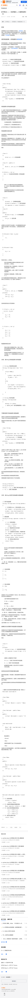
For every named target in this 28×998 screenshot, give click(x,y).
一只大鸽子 (3, 842)
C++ (7, 827)
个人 (26, 8)
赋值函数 (19, 39)
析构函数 (7, 35)
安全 (20, 827)
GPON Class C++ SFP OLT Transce (9, 968)
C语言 (11, 827)
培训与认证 (15, 984)
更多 (2, 954)
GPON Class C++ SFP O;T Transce (9, 965)
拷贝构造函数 (15, 48)
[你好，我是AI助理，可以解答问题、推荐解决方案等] (19, 5)
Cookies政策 (13, 989)
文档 (2, 984)
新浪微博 (8, 977)
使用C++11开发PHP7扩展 (7, 962)
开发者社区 (6, 984)
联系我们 (14, 981)
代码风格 (21, 31)
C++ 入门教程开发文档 (6, 950)
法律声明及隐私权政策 (5, 989)
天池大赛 (10, 984)
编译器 (16, 827)
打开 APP (24, 2)
